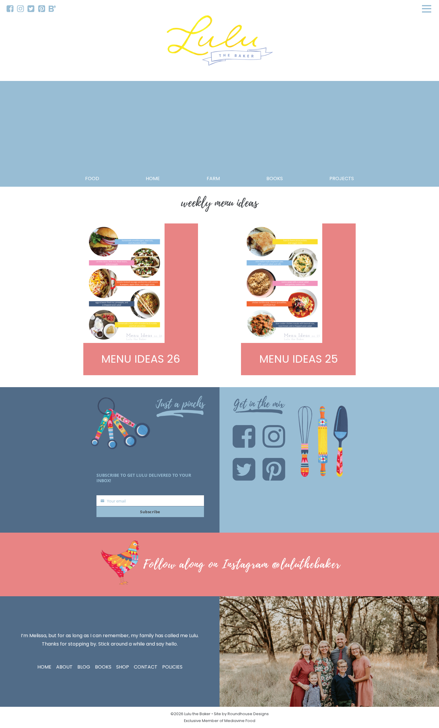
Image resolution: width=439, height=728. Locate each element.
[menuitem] (10, 9)
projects (341, 178)
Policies (172, 666)
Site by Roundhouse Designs (241, 713)
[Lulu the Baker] (219, 42)
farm (213, 178)
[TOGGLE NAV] (426, 8)
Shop (122, 666)
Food (92, 178)
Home (153, 178)
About (64, 666)
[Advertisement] (219, 129)
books (274, 178)
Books (103, 666)
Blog (83, 666)
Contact (145, 666)
